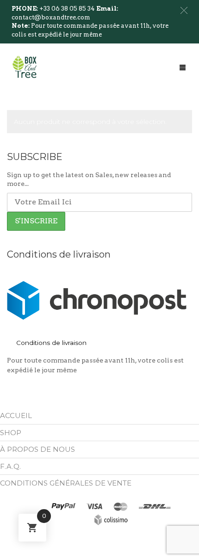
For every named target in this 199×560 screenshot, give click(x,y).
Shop (10, 432)
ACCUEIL (16, 415)
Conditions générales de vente (65, 483)
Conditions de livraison (51, 342)
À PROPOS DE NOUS (37, 449)
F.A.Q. (10, 466)
